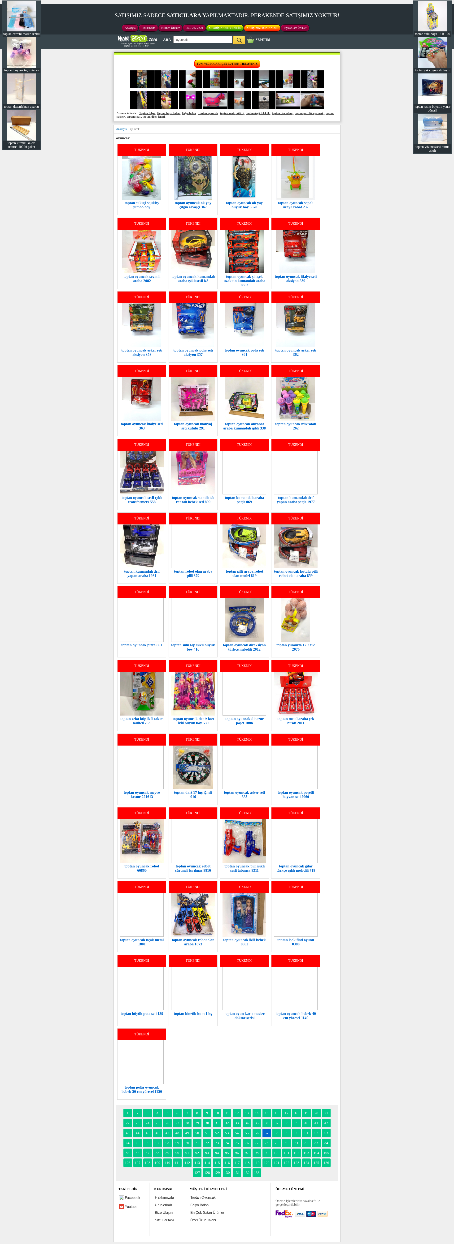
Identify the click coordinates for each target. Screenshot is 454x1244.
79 (277, 1143)
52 (217, 1133)
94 (217, 1153)
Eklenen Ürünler (170, 28)
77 (257, 1143)
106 (128, 1163)
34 (247, 1123)
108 (147, 1163)
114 (207, 1163)
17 (286, 1113)
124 (306, 1163)
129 (217, 1173)
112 (187, 1163)
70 (187, 1143)
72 (207, 1143)
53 (227, 1133)
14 (257, 1113)
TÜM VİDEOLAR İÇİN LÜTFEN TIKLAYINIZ (227, 63)
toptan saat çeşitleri (232, 113)
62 (316, 1133)
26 (167, 1123)
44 (138, 1133)
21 (326, 1113)
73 (217, 1143)
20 (316, 1113)
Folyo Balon (199, 1205)
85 (128, 1153)
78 (267, 1143)
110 (167, 1163)
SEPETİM (263, 40)
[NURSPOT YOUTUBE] (142, 87)
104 (316, 1153)
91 (187, 1153)
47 (167, 1133)
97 (247, 1153)
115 (217, 1163)
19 (306, 1113)
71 (197, 1143)
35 (257, 1123)
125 (316, 1163)
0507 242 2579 (194, 28)
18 (296, 1113)
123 (296, 1163)
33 (237, 1123)
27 (177, 1123)
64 (128, 1143)
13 (247, 1113)
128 (207, 1173)
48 (177, 1133)
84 (326, 1143)
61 (306, 1133)
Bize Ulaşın (164, 1212)
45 (147, 1133)
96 (237, 1153)
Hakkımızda (148, 28)
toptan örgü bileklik (258, 113)
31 (217, 1123)
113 (197, 1163)
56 (257, 1133)
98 (257, 1153)
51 (207, 1133)
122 (286, 1163)
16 (277, 1113)
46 (157, 1133)
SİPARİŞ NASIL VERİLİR (225, 28)
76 (247, 1143)
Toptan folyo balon (168, 113)
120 (267, 1163)
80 (286, 1143)
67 (157, 1143)
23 (138, 1123)
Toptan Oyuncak (203, 1197)
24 (147, 1123)
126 (326, 1163)
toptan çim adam (282, 113)
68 (167, 1143)
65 (138, 1143)
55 (247, 1133)
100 (276, 1153)
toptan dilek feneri (154, 116)
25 (157, 1123)
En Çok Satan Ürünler (207, 1212)
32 (227, 1123)
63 (326, 1133)
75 (237, 1143)
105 (326, 1153)
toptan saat (133, 116)
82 (306, 1143)
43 (128, 1133)
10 (217, 1113)
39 (296, 1123)
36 (267, 1123)
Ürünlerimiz (164, 1205)
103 (306, 1153)
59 (286, 1133)
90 (177, 1153)
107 (137, 1163)
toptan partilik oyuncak (309, 113)
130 (227, 1173)
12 (237, 1113)
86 (138, 1153)
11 (227, 1113)
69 (177, 1143)
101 (286, 1153)
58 (277, 1133)
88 (157, 1153)
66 (147, 1143)
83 (316, 1143)
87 (147, 1153)
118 (247, 1163)
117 (237, 1163)
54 (237, 1133)
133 (257, 1173)
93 (207, 1153)
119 (257, 1163)
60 (296, 1133)
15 (267, 1113)
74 (227, 1143)
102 (296, 1153)
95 (227, 1153)
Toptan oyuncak (208, 113)
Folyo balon (189, 113)
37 (277, 1123)
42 (326, 1123)
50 (197, 1133)
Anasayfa (130, 28)
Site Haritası (164, 1220)
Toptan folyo (147, 113)
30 (207, 1123)
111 (177, 1163)
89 (167, 1153)
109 (157, 1163)
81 (296, 1143)
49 (187, 1133)
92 (197, 1153)
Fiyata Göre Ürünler (295, 28)
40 (306, 1123)
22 (128, 1123)
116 (227, 1163)
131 (237, 1173)
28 (187, 1123)
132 (247, 1173)
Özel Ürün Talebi (203, 1220)
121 (276, 1163)
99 (267, 1153)
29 (197, 1123)
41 (316, 1123)
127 (197, 1173)
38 (286, 1123)
